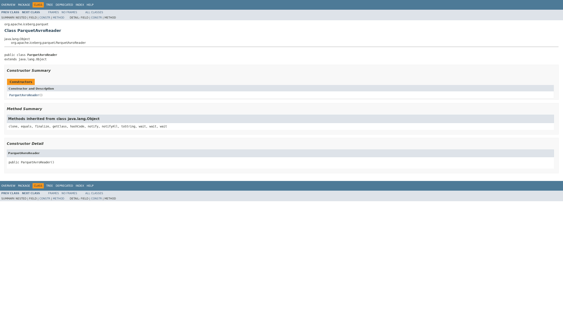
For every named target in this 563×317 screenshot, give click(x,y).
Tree (49, 4)
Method (58, 17)
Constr (44, 17)
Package (24, 4)
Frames (53, 12)
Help (90, 4)
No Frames (69, 12)
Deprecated (64, 4)
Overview (8, 4)
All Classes (94, 12)
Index (80, 4)
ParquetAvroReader (24, 95)
